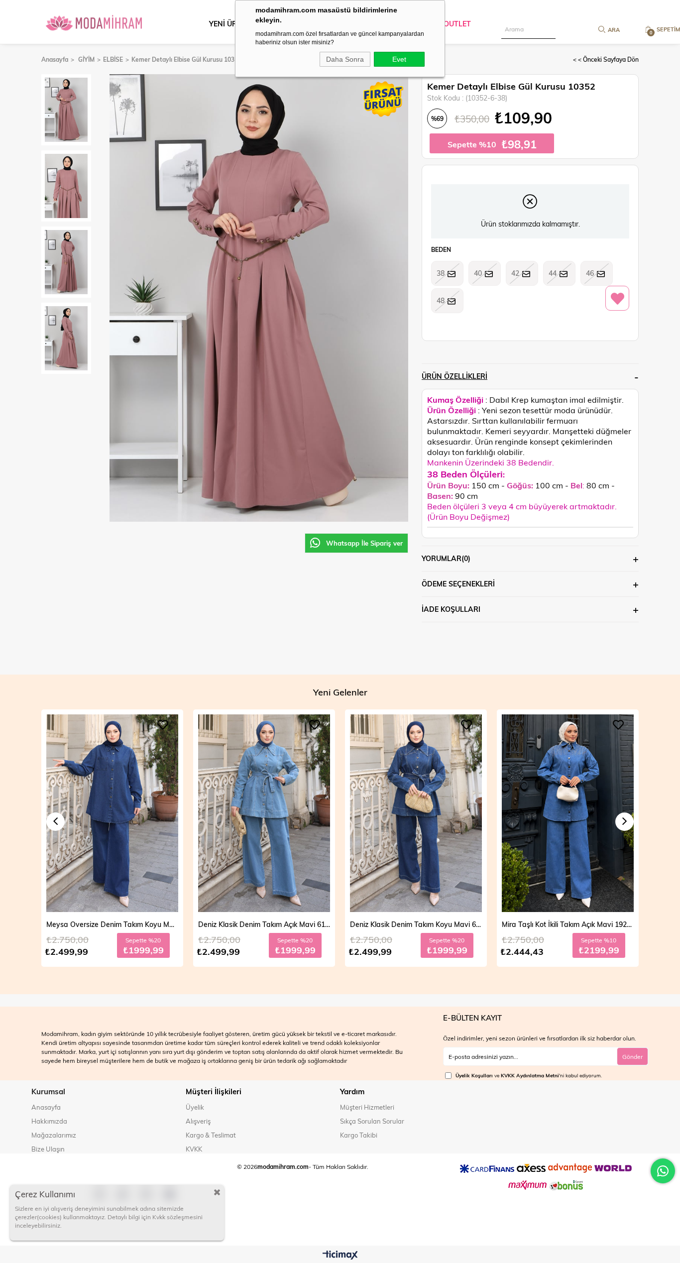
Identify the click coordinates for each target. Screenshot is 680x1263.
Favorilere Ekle (162, 724)
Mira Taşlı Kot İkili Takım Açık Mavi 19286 (416, 924)
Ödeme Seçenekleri (458, 583)
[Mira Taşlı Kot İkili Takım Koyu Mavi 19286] (568, 813)
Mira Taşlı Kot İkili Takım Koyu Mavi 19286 (568, 924)
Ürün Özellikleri (454, 376)
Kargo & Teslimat (211, 1135)
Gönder (632, 1056)
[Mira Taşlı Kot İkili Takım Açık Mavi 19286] (416, 813)
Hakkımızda (49, 1121)
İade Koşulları (451, 609)
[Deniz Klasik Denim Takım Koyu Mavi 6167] (264, 813)
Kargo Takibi (358, 1135)
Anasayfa (46, 1107)
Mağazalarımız (53, 1135)
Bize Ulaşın (48, 1149)
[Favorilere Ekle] (617, 298)
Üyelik (195, 1107)
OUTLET (457, 23)
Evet (399, 59)
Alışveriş (198, 1121)
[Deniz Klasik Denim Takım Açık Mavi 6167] (112, 813)
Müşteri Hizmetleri (367, 1107)
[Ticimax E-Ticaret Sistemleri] (340, 1256)
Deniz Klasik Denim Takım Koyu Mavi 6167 (264, 924)
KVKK (194, 1149)
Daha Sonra (345, 59)
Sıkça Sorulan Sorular (372, 1121)
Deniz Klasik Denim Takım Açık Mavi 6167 (112, 924)
